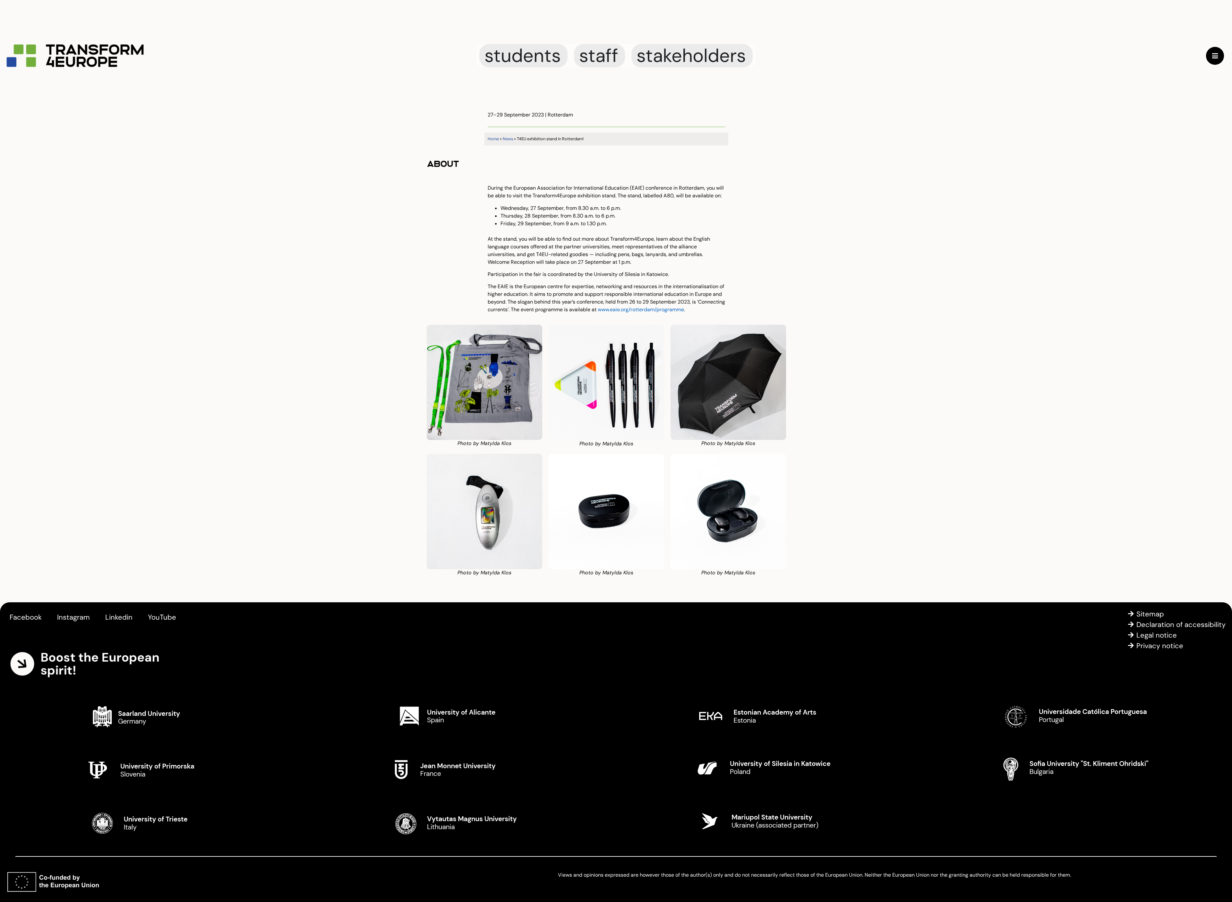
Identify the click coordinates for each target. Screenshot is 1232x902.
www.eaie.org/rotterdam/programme (641, 309)
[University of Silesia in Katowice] (768, 768)
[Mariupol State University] (768, 821)
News (508, 139)
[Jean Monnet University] (463, 768)
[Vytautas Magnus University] (463, 821)
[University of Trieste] (159, 821)
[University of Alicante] (463, 715)
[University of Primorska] (159, 768)
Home (493, 139)
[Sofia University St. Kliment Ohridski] (1073, 768)
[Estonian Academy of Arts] (768, 715)
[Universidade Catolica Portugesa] (1073, 715)
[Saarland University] (159, 715)
